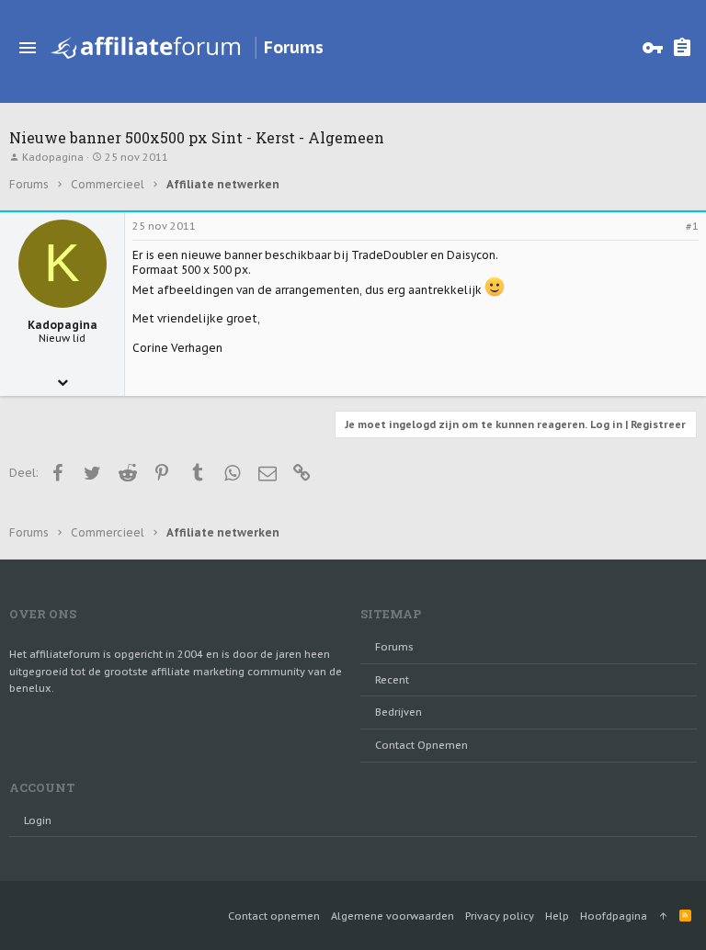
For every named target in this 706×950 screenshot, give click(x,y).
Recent (392, 679)
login (37, 820)
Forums (394, 646)
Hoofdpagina (613, 916)
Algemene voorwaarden (392, 916)
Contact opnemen (421, 745)
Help (557, 916)
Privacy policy (499, 916)
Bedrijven (398, 712)
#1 (692, 226)
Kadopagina (53, 157)
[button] (27, 48)
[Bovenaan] (663, 916)
